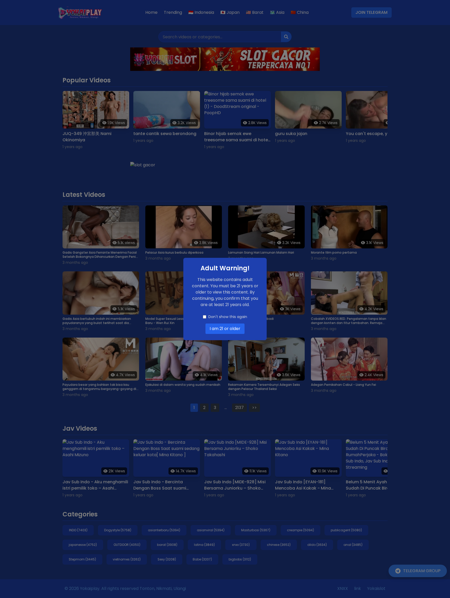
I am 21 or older (225, 329)
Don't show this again (227, 316)
